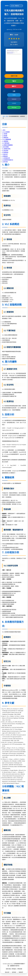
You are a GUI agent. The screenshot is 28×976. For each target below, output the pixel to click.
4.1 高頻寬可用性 (6, 148)
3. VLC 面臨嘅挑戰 (6, 139)
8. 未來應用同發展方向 (7, 160)
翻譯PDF (14, 86)
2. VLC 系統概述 (6, 132)
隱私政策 (7, 972)
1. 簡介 (3, 130)
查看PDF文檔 (14, 76)
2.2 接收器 (4, 135)
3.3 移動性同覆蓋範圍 (7, 145)
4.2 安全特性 (5, 150)
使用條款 (14, 972)
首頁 (4, 116)
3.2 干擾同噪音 (5, 143)
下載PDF (14, 81)
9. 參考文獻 (5, 161)
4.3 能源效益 (5, 152)
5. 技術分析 (5, 154)
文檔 (7, 116)
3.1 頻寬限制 (5, 141)
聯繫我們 (21, 972)
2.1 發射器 (4, 133)
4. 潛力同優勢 (5, 147)
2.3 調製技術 (5, 137)
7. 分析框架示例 (6, 158)
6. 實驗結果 (5, 156)
